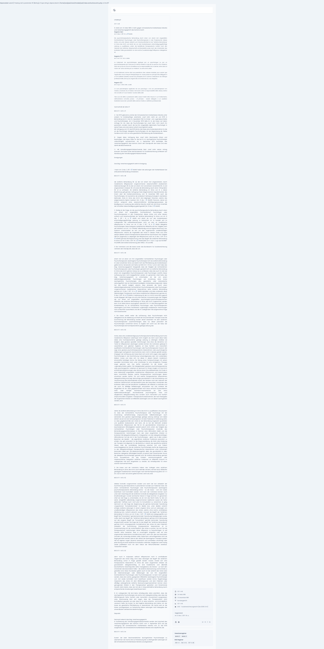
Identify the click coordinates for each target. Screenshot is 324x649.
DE (202, 622)
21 (184, 636)
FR (205, 622)
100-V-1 (177, 643)
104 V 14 (148, 303)
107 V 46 (117, 24)
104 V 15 (146, 265)
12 (177, 636)
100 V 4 (149, 241)
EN (209, 622)
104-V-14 (184, 643)
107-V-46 (191, 643)
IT (207, 622)
